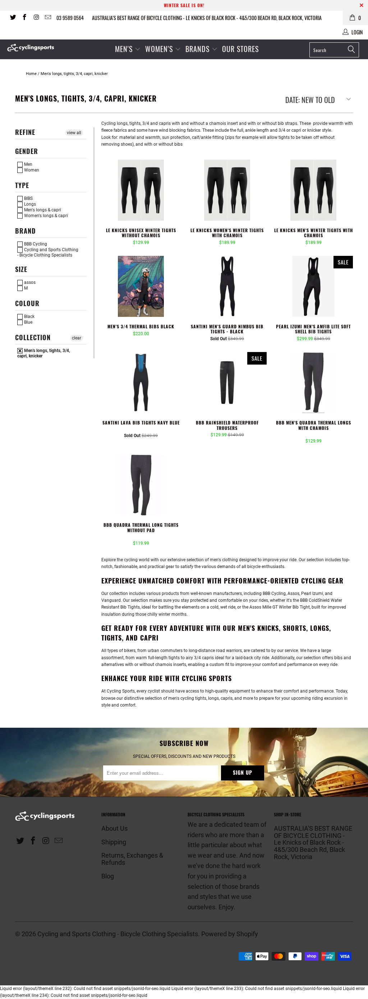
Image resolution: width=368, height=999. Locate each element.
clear (76, 338)
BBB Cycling (35, 244)
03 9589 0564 (70, 18)
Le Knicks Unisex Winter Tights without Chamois (140, 190)
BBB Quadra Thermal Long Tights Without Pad (140, 484)
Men (27, 164)
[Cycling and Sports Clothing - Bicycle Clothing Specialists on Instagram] (36, 18)
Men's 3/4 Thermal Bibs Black (140, 286)
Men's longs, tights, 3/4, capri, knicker (43, 353)
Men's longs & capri (42, 209)
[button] (131, 430)
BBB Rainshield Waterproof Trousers (227, 382)
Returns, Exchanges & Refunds (132, 859)
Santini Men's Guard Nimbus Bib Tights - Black (227, 286)
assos (29, 282)
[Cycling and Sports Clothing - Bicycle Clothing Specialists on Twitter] (12, 18)
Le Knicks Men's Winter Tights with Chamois (313, 190)
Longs (29, 204)
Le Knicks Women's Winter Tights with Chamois (227, 190)
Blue (27, 322)
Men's (124, 48)
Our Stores (240, 48)
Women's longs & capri (45, 215)
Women (31, 170)
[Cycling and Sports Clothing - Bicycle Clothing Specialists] (33, 47)
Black (28, 316)
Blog (107, 876)
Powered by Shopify (229, 934)
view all (74, 132)
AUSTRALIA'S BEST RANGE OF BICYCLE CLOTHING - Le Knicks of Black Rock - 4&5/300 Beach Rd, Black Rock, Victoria (207, 18)
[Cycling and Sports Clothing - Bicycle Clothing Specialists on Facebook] (24, 18)
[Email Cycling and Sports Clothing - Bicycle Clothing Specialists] (47, 18)
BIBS (28, 198)
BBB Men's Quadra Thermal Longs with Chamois (313, 382)
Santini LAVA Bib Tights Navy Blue (140, 382)
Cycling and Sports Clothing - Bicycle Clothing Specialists (47, 252)
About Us (114, 828)
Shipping (113, 842)
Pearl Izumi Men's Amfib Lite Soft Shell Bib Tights (313, 286)
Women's (160, 48)
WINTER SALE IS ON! (184, 5)
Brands (197, 48)
